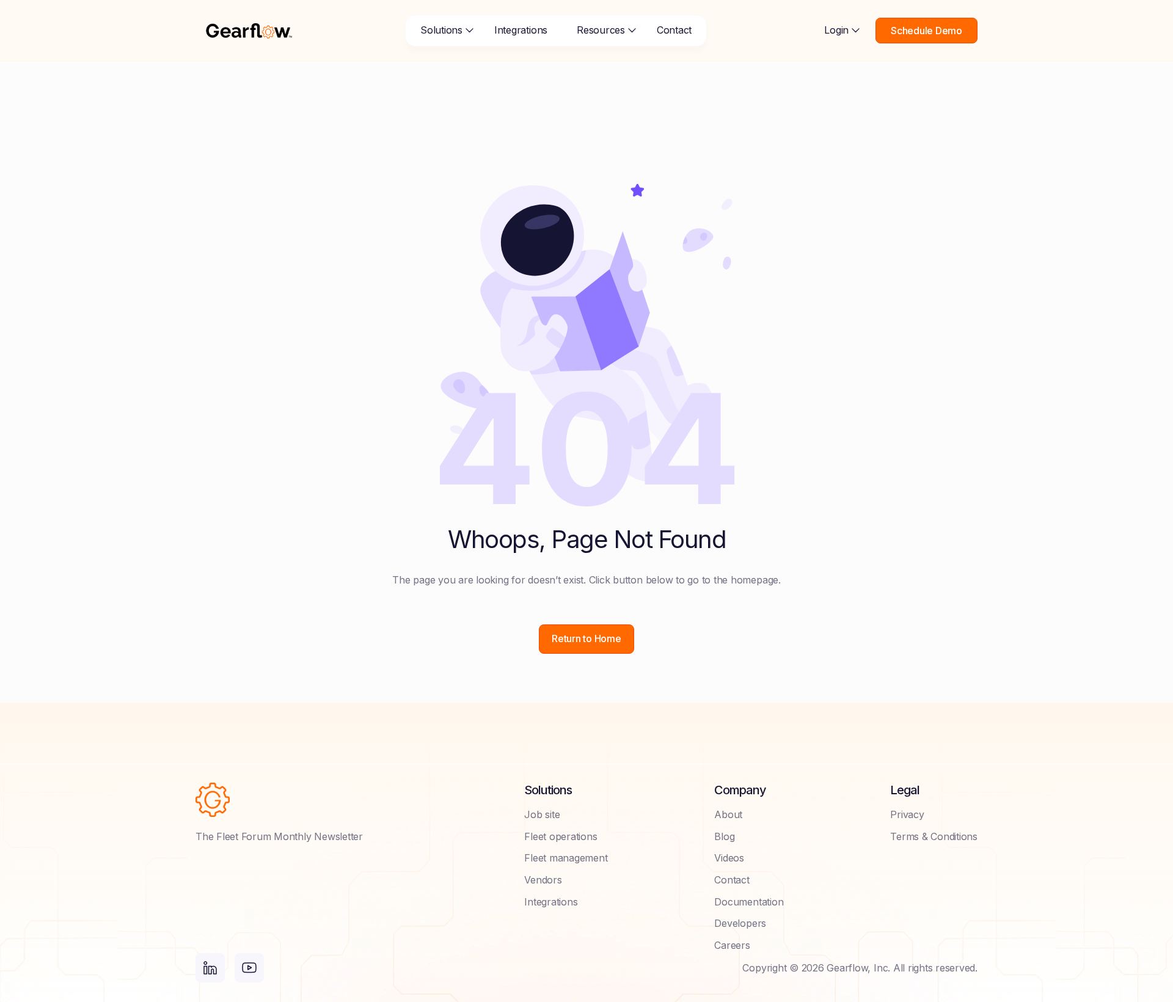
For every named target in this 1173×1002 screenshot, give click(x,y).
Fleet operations (560, 836)
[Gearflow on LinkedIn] (210, 967)
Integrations (520, 30)
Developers (740, 923)
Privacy (907, 814)
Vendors (542, 880)
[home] (249, 30)
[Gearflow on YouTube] (249, 967)
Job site (542, 814)
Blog (724, 836)
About (728, 814)
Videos (729, 858)
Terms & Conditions (934, 836)
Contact (674, 30)
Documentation (748, 902)
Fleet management (565, 858)
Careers (732, 945)
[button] (443, 30)
